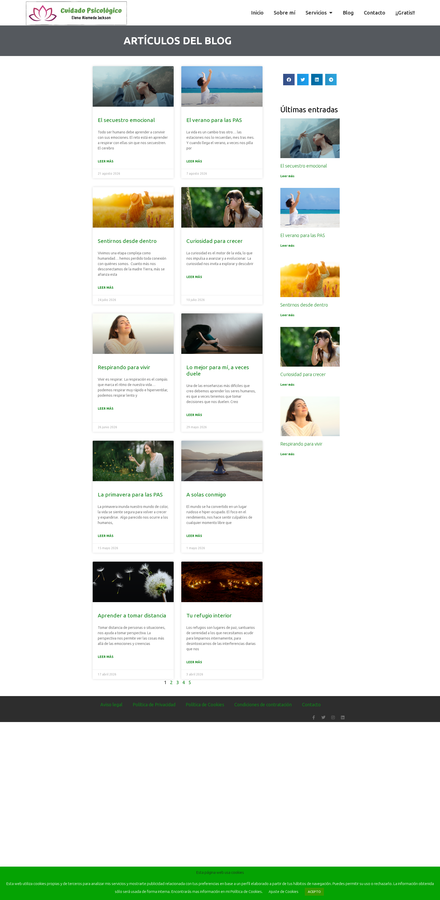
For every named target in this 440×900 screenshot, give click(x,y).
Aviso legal (111, 704)
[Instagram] (333, 717)
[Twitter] (323, 717)
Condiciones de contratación (263, 704)
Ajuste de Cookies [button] (283, 891)
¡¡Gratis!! (405, 13)
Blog (348, 13)
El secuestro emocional (126, 120)
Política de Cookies (205, 704)
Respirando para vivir (124, 367)
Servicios (316, 13)
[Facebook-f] (314, 717)
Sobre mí (284, 13)
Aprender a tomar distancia (132, 615)
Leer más (105, 161)
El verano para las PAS (214, 120)
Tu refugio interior (209, 615)
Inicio (257, 13)
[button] (435, 13)
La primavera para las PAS (130, 494)
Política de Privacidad (154, 704)
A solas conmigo (206, 494)
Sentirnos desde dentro (127, 241)
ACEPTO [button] (314, 891)
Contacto (374, 13)
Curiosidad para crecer (214, 241)
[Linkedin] (343, 717)
